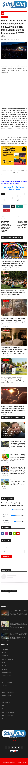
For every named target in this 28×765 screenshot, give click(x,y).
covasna (3, 198)
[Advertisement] (14, 88)
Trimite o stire (14, 744)
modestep (16, 200)
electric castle (9, 200)
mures (14, 198)
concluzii (15, 196)
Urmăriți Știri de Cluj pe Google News (14, 188)
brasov (9, 196)
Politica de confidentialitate (9, 762)
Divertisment (4, 16)
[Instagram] (9, 747)
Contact (14, 740)
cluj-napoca (4, 196)
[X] (12, 747)
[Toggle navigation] (2, 13)
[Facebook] (6, 747)
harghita (20, 196)
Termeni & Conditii (22, 762)
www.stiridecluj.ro (20, 194)
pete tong (9, 198)
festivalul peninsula (22, 198)
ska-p (3, 200)
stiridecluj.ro (12, 194)
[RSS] (22, 747)
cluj (6, 194)
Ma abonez (6, 556)
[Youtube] (19, 747)
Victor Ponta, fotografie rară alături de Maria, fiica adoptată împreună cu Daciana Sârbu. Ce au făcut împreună (13, 483)
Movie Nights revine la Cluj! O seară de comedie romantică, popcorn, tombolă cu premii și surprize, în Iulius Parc (13, 292)
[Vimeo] (15, 747)
